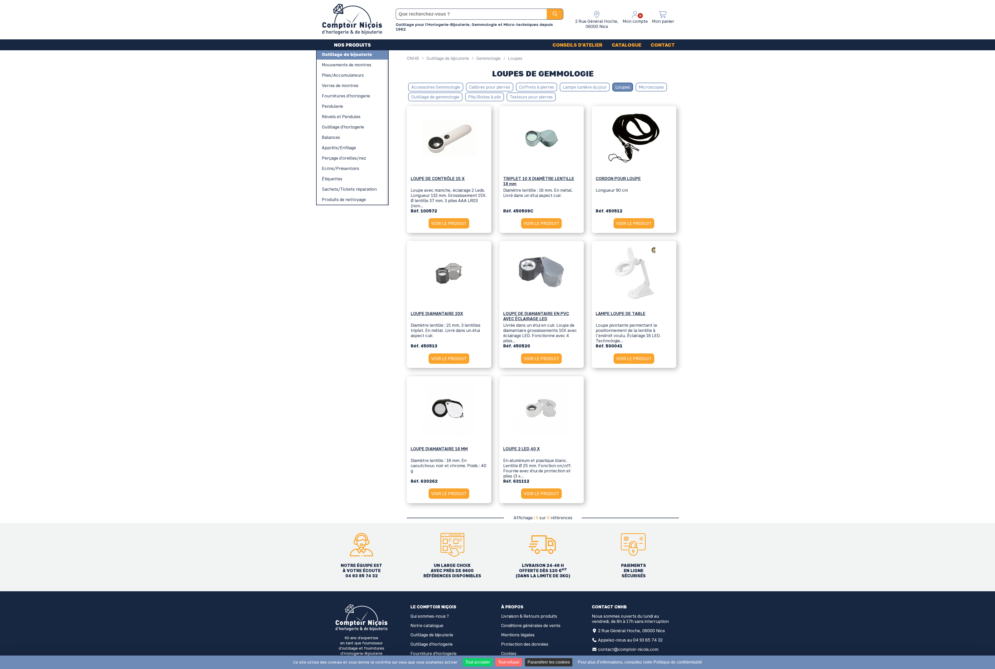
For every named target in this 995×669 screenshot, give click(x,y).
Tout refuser (509, 662)
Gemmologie (488, 58)
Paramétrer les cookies (549, 662)
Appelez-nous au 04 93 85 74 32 (630, 640)
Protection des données (524, 644)
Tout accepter (477, 662)
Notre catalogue (426, 625)
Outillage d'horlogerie (431, 644)
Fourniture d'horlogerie (433, 653)
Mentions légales (518, 634)
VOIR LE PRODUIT (449, 223)
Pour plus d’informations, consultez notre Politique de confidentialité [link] (640, 662)
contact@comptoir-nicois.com (628, 649)
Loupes (514, 58)
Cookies (508, 653)
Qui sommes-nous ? (429, 616)
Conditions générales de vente (530, 625)
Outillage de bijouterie (447, 58)
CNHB (413, 58)
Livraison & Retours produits (529, 616)
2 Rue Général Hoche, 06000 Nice (631, 630)
